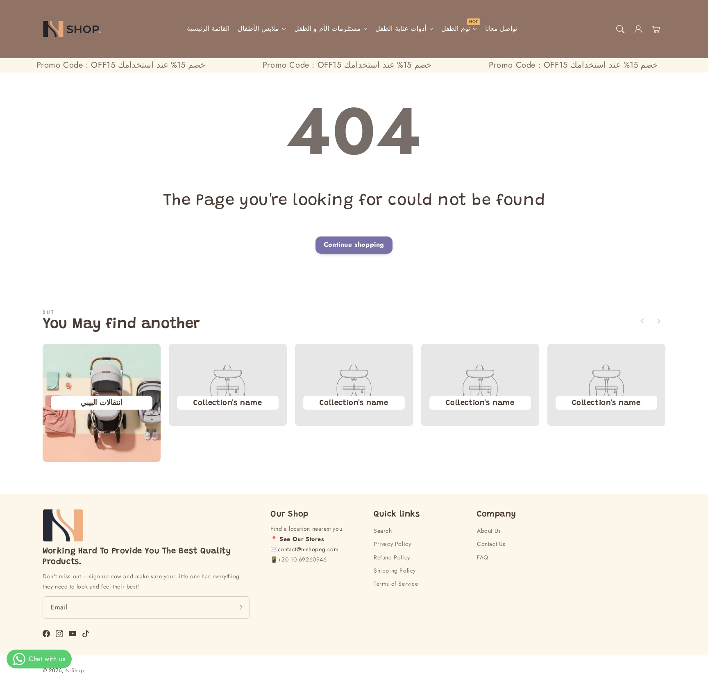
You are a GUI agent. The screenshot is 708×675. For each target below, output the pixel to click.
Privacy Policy (392, 544)
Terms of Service (396, 584)
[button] (620, 29)
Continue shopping (354, 244)
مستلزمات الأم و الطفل (327, 29)
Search (383, 531)
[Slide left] (642, 321)
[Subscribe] (241, 607)
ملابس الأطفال (258, 29)
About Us (489, 531)
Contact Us (491, 544)
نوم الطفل (455, 29)
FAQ (482, 557)
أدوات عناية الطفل (400, 29)
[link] (227, 402)
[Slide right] (658, 321)
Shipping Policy (395, 570)
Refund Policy (392, 557)
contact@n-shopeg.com (308, 549)
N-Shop (75, 670)
